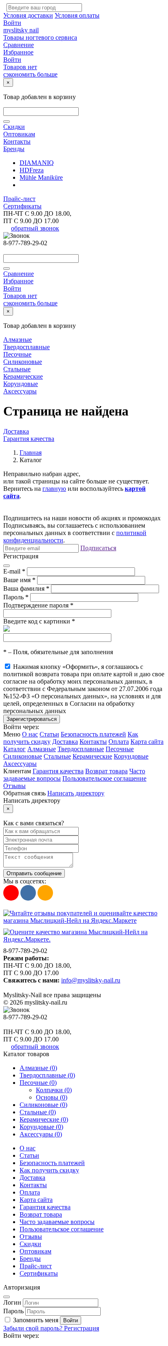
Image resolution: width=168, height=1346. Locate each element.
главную (54, 488)
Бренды (13, 148)
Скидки (14, 126)
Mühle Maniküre (41, 177)
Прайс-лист (19, 198)
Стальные (17, 369)
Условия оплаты (77, 15)
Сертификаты (22, 206)
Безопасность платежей (93, 734)
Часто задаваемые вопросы (57, 1221)
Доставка (16, 431)
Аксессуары (20, 391)
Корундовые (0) (41, 1126)
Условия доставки (28, 15)
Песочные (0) (38, 1082)
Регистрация (81, 1328)
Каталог (14, 748)
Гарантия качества (28, 438)
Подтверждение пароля (38, 605)
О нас (30, 734)
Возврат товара (106, 771)
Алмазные (17, 339)
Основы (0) (51, 1097)
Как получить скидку (49, 1170)
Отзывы (14, 785)
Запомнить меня (35, 1320)
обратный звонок (35, 228)
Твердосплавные (26, 346)
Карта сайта (147, 741)
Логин (12, 1302)
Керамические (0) (44, 1119)
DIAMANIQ (37, 162)
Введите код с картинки (39, 621)
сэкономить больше (30, 74)
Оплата (118, 741)
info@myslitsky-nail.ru (90, 980)
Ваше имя (19, 579)
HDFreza (32, 170)
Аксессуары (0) (41, 1134)
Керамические (23, 376)
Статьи (49, 734)
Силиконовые (22, 361)
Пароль (16, 597)
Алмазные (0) (38, 1067)
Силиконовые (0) (43, 1104)
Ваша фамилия (26, 588)
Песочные (17, 354)
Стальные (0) (38, 1112)
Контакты (17, 141)
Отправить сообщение (34, 873)
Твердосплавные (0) (47, 1075)
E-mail (14, 571)
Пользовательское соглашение (104, 778)
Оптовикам (19, 134)
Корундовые (20, 383)
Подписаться (98, 547)
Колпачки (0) (54, 1089)
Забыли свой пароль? (33, 1328)
